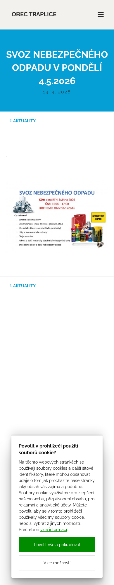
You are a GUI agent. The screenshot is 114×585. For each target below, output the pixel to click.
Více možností (57, 562)
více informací (53, 529)
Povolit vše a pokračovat (57, 544)
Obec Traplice (34, 14)
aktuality (24, 121)
